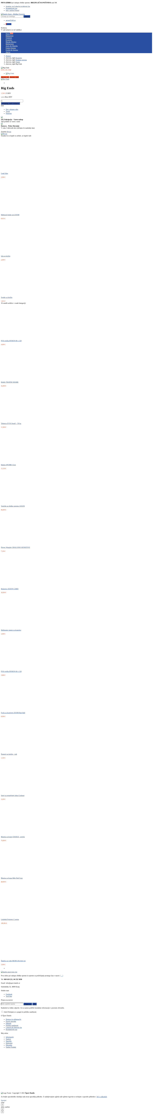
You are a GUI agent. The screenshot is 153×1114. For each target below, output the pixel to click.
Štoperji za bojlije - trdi (9, 754)
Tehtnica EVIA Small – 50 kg (11, 423)
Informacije (10, 1037)
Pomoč (12, 10)
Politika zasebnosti (12, 1025)
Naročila (8, 1041)
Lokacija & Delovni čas (14, 1027)
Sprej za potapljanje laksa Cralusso (12, 795)
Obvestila (9, 1045)
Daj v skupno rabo (12, 109)
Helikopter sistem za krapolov (11, 630)
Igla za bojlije (5, 256)
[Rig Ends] (5, 79)
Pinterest (9, 113)
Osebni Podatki (11, 1047)
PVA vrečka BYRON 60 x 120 (11, 671)
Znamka (3, 132)
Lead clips (4, 173)
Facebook (9, 994)
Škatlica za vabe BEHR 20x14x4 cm (13, 961)
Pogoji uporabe (11, 1021)
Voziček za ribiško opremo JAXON (13, 506)
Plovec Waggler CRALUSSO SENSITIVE (15, 547)
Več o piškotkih (101, 1097)
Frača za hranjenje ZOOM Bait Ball (13, 713)
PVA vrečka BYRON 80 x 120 (11, 341)
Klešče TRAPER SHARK (9, 382)
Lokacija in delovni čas (18, 6)
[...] (61, 976)
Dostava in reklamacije (13, 1019)
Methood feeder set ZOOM (10, 215)
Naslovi (8, 1039)
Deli (2, 106)
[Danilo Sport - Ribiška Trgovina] (13, 14)
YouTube (9, 996)
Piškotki (8, 1023)
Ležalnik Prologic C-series (10, 919)
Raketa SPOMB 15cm (8, 465)
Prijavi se (28, 1004)
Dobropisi (9, 1043)
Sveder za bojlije (6, 297)
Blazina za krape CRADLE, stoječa (13, 837)
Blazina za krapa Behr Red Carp (12, 878)
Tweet (8, 111)
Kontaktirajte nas (11, 8)
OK (34, 1004)
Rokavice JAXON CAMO (9, 589)
